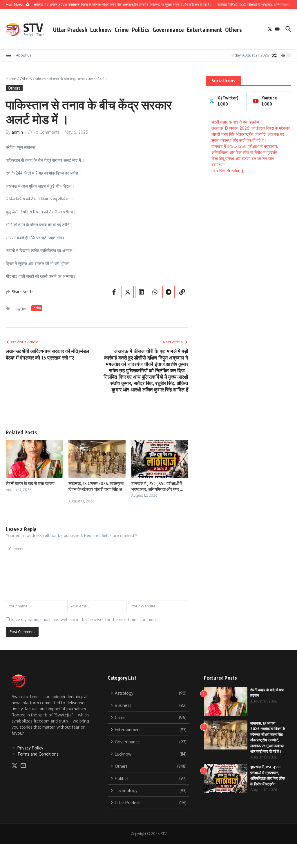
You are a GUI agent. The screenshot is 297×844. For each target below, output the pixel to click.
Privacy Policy (30, 747)
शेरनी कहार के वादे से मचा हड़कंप (30, 483)
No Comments (46, 132)
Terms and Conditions (38, 754)
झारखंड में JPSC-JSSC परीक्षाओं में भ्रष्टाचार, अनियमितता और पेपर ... (157, 486)
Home (11, 78)
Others (233, 29)
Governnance (168, 29)
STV (33, 27)
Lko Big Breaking (227, 170)
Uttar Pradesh (70, 29)
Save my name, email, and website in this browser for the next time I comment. (84, 619)
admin (17, 132)
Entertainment (204, 29)
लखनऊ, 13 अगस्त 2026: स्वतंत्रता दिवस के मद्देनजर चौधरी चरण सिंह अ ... (96, 489)
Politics (141, 29)
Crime (122, 29)
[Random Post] (274, 55)
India (37, 308)
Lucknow (101, 29)
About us (24, 55)
